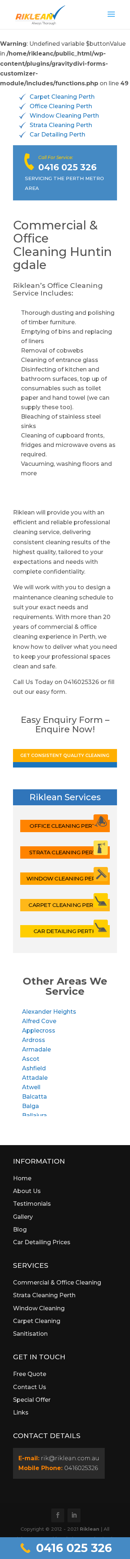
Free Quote (29, 1374)
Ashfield (34, 1068)
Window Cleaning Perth (64, 115)
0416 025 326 (67, 167)
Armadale (36, 1049)
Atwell (31, 1087)
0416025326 (81, 1468)
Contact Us (29, 1387)
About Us (27, 1191)
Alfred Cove (39, 1021)
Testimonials (32, 1203)
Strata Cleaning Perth (61, 125)
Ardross (33, 1040)
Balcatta (34, 1096)
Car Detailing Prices (41, 1242)
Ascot (30, 1058)
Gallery (23, 1216)
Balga (30, 1106)
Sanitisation (30, 1333)
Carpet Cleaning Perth (62, 96)
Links (21, 1412)
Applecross (38, 1030)
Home (22, 1178)
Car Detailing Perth (57, 134)
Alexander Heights (49, 1011)
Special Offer (32, 1399)
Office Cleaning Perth (61, 106)
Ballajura (34, 1115)
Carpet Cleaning (36, 1321)
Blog (20, 1229)
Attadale (35, 1077)
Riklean (89, 1529)
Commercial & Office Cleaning (57, 1282)
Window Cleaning (39, 1308)
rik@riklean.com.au (70, 1458)
